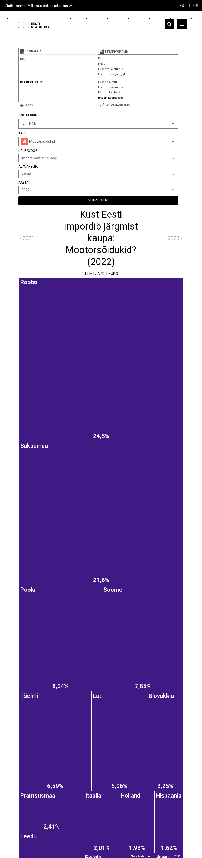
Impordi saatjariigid (111, 74)
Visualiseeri (98, 200)
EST (183, 5)
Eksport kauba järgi (111, 92)
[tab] (58, 51)
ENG (196, 5)
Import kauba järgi (110, 98)
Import (102, 63)
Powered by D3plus (101, 616)
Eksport (103, 58)
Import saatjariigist (111, 87)
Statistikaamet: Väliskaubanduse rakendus (36, 6)
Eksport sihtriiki (108, 82)
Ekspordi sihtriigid (110, 69)
